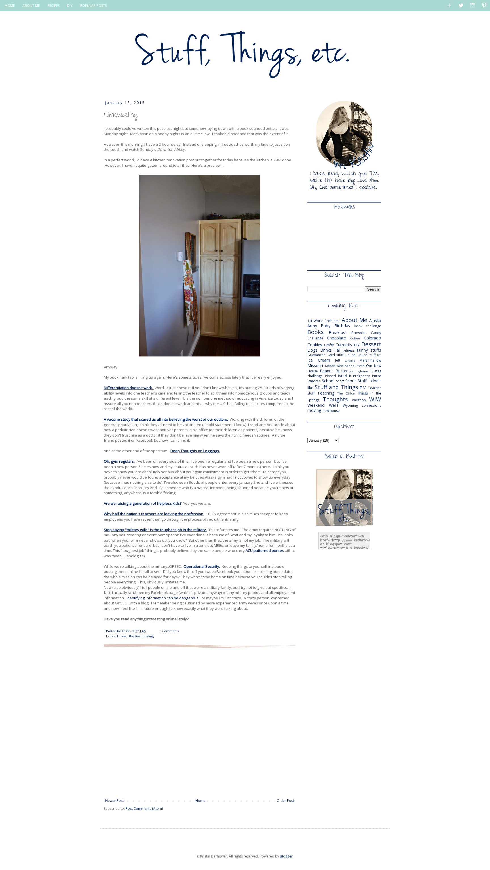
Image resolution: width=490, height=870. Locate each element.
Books (315, 332)
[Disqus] (199, 723)
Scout (350, 380)
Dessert (371, 344)
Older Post (285, 800)
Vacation (359, 400)
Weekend (316, 405)
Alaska (375, 320)
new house (331, 410)
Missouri (315, 365)
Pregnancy (361, 376)
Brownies (358, 332)
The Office (346, 393)
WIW (375, 399)
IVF (379, 355)
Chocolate (336, 338)
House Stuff (366, 354)
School (328, 380)
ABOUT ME (31, 5)
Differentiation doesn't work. (129, 387)
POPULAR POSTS (93, 5)
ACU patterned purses (265, 550)
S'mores (313, 381)
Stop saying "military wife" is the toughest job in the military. (155, 529)
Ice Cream (318, 360)
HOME (10, 5)
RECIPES (53, 5)
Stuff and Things (336, 387)
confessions (371, 405)
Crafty (329, 345)
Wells (334, 405)
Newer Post (114, 800)
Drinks (326, 350)
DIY (70, 5)
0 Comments (169, 631)
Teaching (326, 393)
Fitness (348, 350)
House (350, 354)
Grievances (316, 354)
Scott (340, 381)
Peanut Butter (334, 371)
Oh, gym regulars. (119, 461)
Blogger (286, 856)
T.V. (363, 387)
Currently (343, 344)
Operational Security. (201, 566)
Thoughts (335, 399)
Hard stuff (335, 354)
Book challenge (367, 326)
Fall (337, 350)
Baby (325, 325)
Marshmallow (370, 360)
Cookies (314, 344)
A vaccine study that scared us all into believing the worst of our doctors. (166, 419)
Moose (330, 366)
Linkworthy (125, 636)
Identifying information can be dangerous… (164, 597)
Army (312, 325)
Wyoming (350, 405)
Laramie (350, 360)
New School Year (350, 366)
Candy (376, 332)
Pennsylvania (359, 371)
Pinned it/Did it (338, 376)
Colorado (372, 338)
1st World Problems (323, 320)
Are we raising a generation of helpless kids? (143, 503)
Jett (337, 360)
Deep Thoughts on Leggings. (195, 450)
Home (200, 800)
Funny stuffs (369, 350)
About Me (355, 320)
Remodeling (144, 636)
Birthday (342, 325)
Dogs (312, 350)
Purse (376, 376)
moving (314, 410)
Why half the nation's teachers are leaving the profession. (154, 513)
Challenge (315, 338)
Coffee (355, 338)
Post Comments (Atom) (144, 808)
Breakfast (338, 332)
